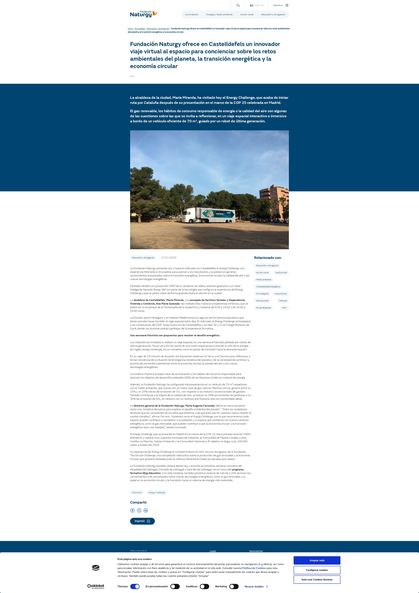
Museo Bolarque (263, 307)
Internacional (262, 300)
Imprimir (140, 521)
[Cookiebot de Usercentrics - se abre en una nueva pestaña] (96, 586)
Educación (137, 492)
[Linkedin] (145, 510)
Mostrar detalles (254, 586)
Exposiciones (281, 293)
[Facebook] (132, 510)
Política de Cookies (254, 568)
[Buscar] (238, 4)
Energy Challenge (157, 492)
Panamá (283, 300)
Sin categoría (262, 293)
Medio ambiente (263, 279)
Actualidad (140, 28)
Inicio (130, 28)
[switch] (175, 586)
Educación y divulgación (273, 14)
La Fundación (191, 14)
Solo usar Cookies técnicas (317, 579)
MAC (284, 307)
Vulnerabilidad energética (268, 286)
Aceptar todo (317, 560)
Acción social (246, 14)
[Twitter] (139, 510)
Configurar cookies (317, 570)
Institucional (281, 272)
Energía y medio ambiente (219, 14)
